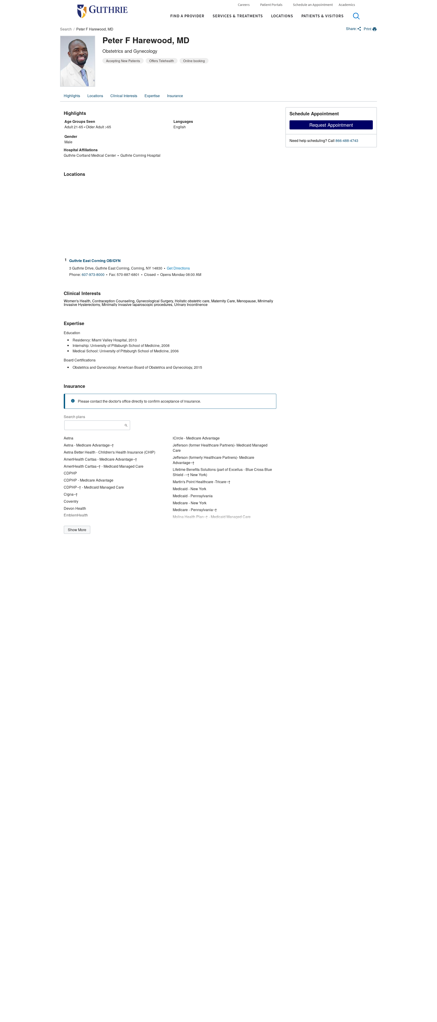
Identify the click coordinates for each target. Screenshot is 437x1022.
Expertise (152, 95)
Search (356, 16)
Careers (244, 4)
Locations (282, 15)
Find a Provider (187, 15)
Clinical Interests (123, 95)
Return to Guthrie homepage (102, 11)
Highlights (72, 95)
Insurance (175, 95)
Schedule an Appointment (313, 4)
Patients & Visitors (322, 15)
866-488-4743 (346, 140)
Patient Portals (271, 4)
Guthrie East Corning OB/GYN (95, 260)
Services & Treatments (238, 15)
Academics (347, 4)
